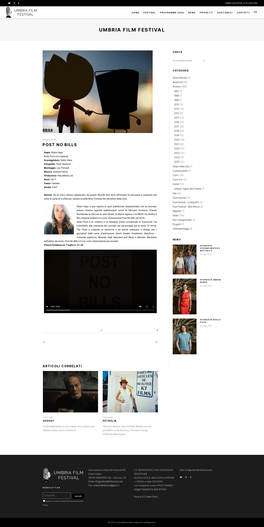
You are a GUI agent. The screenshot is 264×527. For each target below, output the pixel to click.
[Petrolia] (130, 391)
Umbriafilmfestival (124, 522)
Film (175, 193)
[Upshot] (70, 391)
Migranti (177, 211)
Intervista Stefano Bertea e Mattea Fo (210, 248)
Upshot (48, 420)
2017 (176, 126)
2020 (177, 139)
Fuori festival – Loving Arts (186, 202)
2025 (177, 161)
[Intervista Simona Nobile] (184, 296)
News (176, 215)
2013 (176, 109)
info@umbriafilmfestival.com (198, 470)
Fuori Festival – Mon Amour (186, 206)
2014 (176, 113)
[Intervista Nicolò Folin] (184, 336)
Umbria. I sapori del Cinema (187, 188)
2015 (176, 117)
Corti (175, 175)
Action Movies (180, 77)
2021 (176, 144)
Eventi (176, 184)
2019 (176, 135)
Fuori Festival (179, 198)
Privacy (45, 505)
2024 (176, 157)
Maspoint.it (151, 522)
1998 (176, 95)
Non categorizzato (182, 220)
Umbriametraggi (181, 228)
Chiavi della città (181, 166)
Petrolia (110, 420)
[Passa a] (255, 12)
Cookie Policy (151, 496)
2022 (177, 148)
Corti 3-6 (177, 179)
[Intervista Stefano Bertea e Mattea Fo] (184, 259)
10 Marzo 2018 (49, 139)
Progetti (177, 224)
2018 (176, 131)
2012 (176, 104)
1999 (176, 100)
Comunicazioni (180, 171)
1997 (176, 91)
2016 (176, 122)
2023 (177, 153)
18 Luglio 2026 (206, 254)
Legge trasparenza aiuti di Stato (150, 489)
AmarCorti (178, 82)
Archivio (177, 86)
